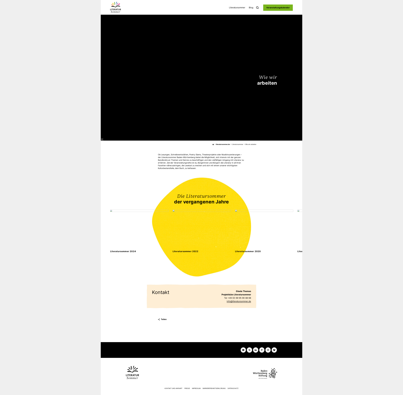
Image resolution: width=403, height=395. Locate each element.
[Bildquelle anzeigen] (102, 139)
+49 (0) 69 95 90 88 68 (239, 298)
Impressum (196, 388)
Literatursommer (237, 7)
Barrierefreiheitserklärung (214, 388)
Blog (251, 7)
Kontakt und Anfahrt (173, 388)
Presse (187, 388)
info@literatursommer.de (239, 301)
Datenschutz (233, 388)
